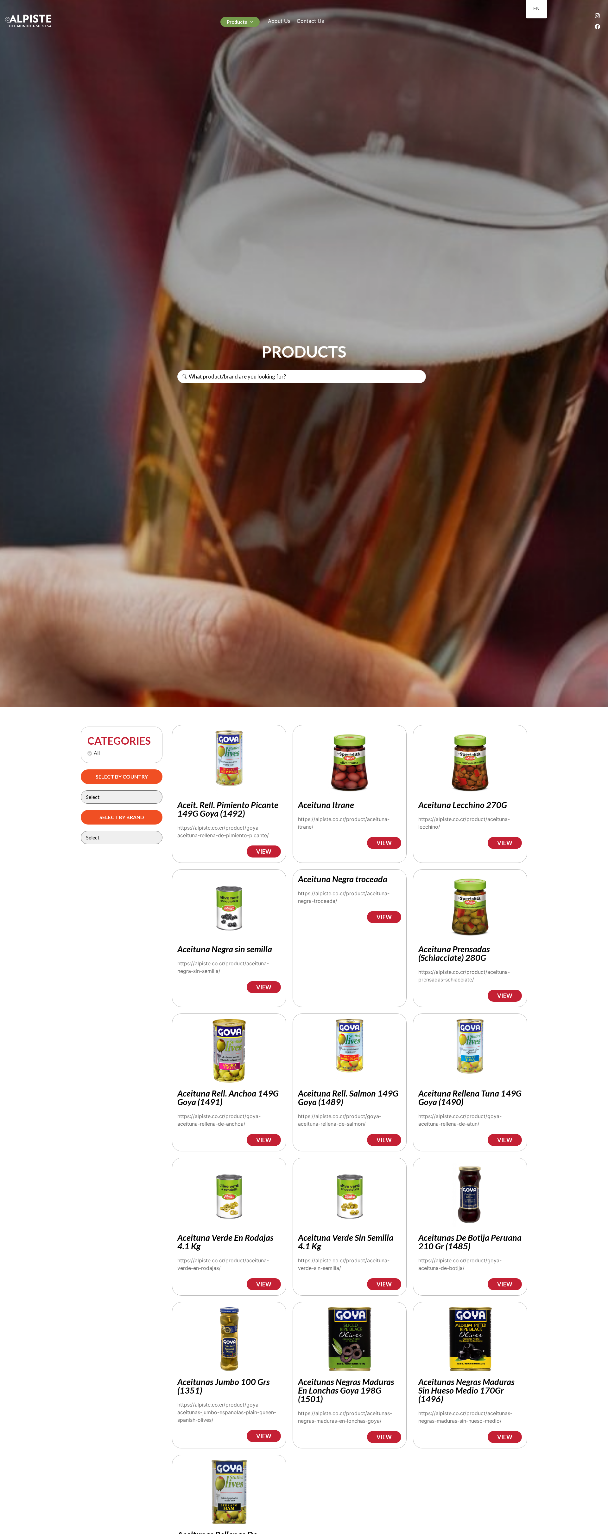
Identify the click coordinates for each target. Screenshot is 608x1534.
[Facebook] (597, 26)
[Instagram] (597, 15)
